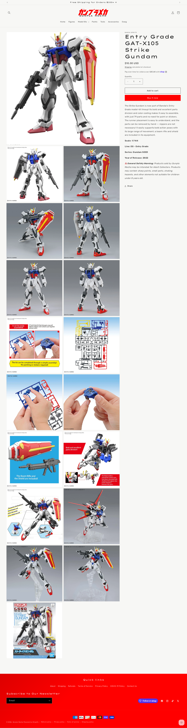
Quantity (128, 76)
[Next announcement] (180, 2)
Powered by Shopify (31, 722)
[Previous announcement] (7, 2)
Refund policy (46, 722)
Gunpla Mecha (18, 722)
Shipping (128, 67)
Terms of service (73, 722)
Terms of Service (85, 686)
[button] (9, 12)
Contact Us (132, 686)
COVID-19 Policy (117, 686)
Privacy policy (59, 722)
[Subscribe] (49, 701)
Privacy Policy (101, 686)
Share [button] (130, 186)
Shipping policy (88, 722)
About (52, 686)
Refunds (71, 686)
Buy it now (152, 98)
